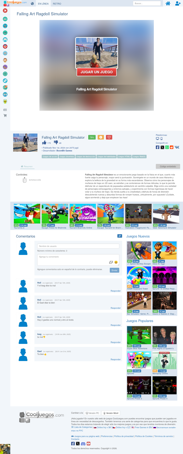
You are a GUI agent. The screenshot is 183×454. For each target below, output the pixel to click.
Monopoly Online (160, 373)
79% (92, 137)
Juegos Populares (139, 320)
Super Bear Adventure (137, 348)
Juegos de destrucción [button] (85, 156)
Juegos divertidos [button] (66, 156)
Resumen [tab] (28, 166)
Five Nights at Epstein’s (163, 348)
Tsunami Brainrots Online (80, 227)
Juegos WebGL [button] (139, 156)
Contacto (75, 439)
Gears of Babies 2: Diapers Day (167, 313)
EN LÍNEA (44, 3)
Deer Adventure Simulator (164, 227)
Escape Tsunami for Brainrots (110, 227)
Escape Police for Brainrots (54, 227)
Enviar (114, 270)
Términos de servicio (163, 436)
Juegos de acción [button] (50, 156)
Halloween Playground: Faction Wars (141, 227)
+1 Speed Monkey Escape (139, 263)
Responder (116, 290)
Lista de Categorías (83, 427)
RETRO (58, 3)
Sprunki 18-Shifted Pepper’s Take (168, 288)
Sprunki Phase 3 (134, 398)
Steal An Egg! (159, 263)
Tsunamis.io (19, 227)
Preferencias (107, 436)
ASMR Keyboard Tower (137, 288)
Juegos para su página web (87, 436)
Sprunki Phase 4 (160, 398)
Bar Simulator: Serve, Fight (139, 313)
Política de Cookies (144, 436)
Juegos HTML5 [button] (124, 156)
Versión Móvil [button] (112, 413)
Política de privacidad (124, 436)
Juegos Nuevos (138, 235)
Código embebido (168, 166)
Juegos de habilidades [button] (106, 156)
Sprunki (130, 373)
